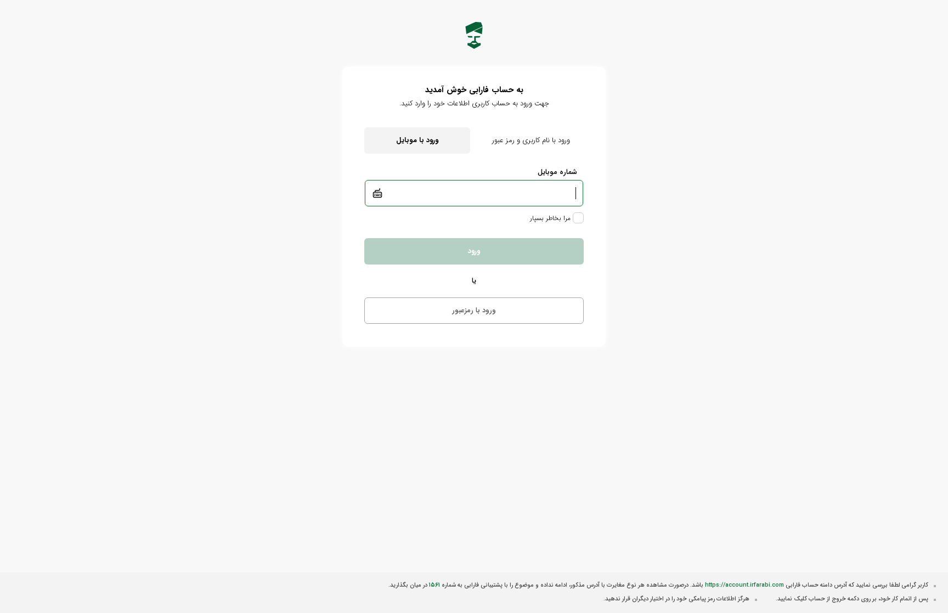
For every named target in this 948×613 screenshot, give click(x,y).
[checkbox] (557, 217)
